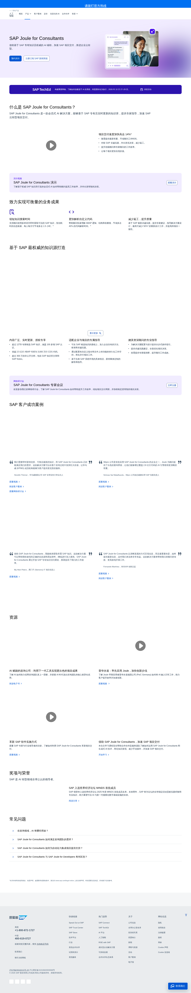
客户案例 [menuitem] (37, 14)
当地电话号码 (42, 944)
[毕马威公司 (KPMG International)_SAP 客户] (19, 596)
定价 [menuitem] (46, 14)
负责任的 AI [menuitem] (54, 14)
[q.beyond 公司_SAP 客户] (56, 596)
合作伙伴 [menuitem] (65, 14)
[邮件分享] (29, 982)
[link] (18, 951)
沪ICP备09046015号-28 (19, 970)
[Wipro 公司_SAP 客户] (93, 596)
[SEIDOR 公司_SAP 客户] (131, 596)
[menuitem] (28, 13)
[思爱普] (18, 917)
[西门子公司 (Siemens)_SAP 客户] (112, 596)
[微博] (23, 982)
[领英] (17, 982)
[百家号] (11, 982)
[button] (10, 10)
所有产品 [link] (16, 11)
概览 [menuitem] (21, 14)
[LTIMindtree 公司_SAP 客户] (37, 596)
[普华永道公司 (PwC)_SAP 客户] (75, 596)
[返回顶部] (186, 915)
